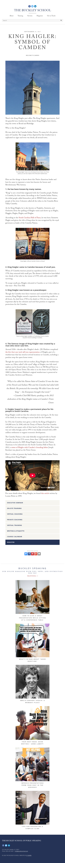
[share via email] (39, 554)
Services (29, 16)
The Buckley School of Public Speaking (21, 840)
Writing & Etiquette (15, 531)
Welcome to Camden (32, 55)
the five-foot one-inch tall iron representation (22, 352)
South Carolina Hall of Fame (30, 217)
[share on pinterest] (32, 554)
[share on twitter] (25, 554)
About (11, 16)
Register (11, 542)
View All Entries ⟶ (32, 576)
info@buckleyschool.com (21, 851)
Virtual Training (14, 525)
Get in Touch (51, 16)
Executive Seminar (15, 503)
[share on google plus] (35, 554)
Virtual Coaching (15, 514)
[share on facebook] (29, 554)
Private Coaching (14, 520)
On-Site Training (14, 508)
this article (45, 493)
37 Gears (28, 855)
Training (20, 16)
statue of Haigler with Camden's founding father (29, 447)
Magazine (40, 16)
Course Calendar (14, 537)
